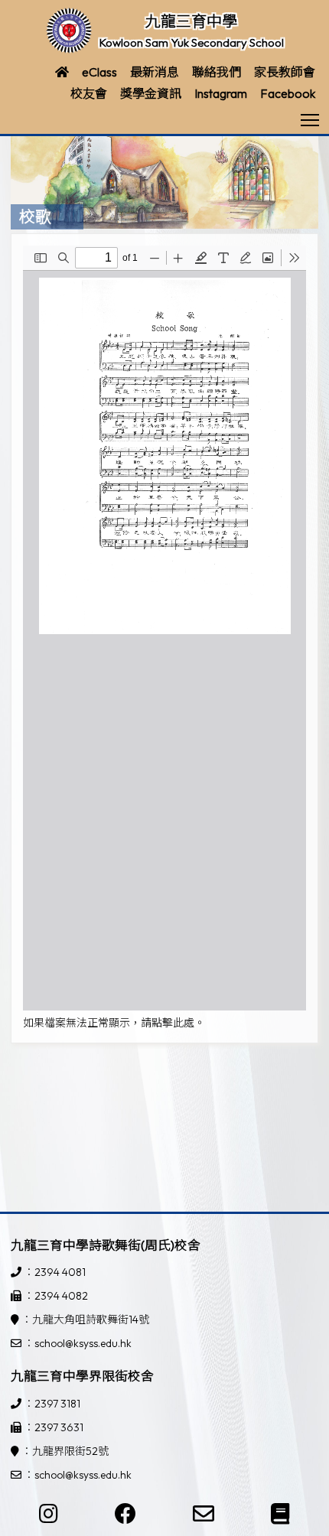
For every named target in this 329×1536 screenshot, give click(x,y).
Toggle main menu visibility (310, 119)
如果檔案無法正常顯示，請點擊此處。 (114, 1023)
